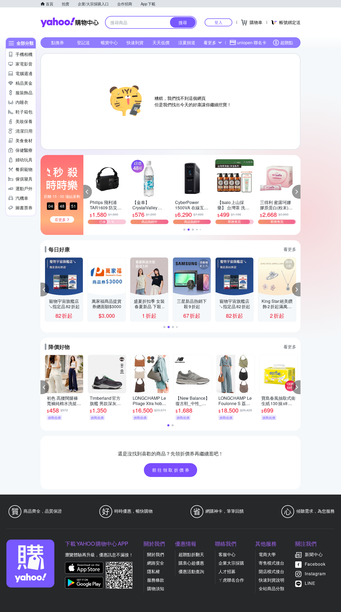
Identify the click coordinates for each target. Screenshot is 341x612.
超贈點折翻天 (191, 554)
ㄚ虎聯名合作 (231, 580)
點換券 (57, 42)
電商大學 (267, 554)
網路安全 (155, 563)
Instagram (315, 573)
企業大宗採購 (231, 563)
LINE (310, 583)
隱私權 (153, 571)
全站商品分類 (271, 588)
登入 (218, 22)
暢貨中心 (109, 42)
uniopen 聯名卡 (251, 42)
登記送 (83, 42)
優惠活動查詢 (191, 571)
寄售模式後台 (271, 563)
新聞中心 (314, 554)
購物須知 (155, 588)
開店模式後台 (271, 571)
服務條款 (155, 580)
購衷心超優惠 (191, 563)
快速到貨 (135, 42)
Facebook (315, 564)
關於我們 (155, 554)
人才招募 (227, 571)
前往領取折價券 (171, 470)
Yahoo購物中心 (69, 22)
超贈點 (286, 42)
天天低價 (160, 42)
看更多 (210, 42)
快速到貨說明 (271, 580)
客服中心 (227, 554)
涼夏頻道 (186, 42)
